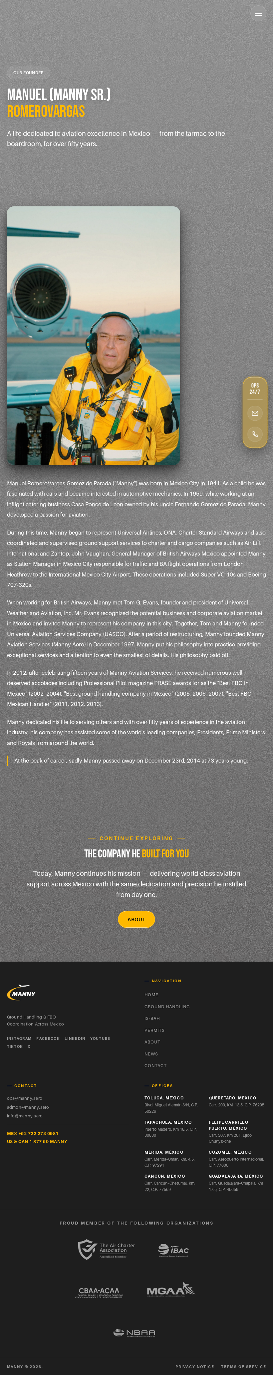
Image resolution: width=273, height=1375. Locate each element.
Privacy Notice (194, 1366)
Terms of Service (243, 1366)
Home (151, 994)
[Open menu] (258, 13)
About (136, 919)
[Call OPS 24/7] (255, 434)
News (151, 1053)
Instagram (19, 1038)
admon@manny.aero (28, 1107)
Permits (154, 1030)
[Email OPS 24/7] (255, 413)
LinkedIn (75, 1038)
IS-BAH (152, 1018)
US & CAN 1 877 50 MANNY (37, 1141)
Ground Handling (167, 1006)
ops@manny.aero (25, 1098)
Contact (155, 1065)
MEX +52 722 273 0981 (33, 1133)
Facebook (48, 1038)
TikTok (15, 1046)
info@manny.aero (25, 1115)
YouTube (100, 1038)
